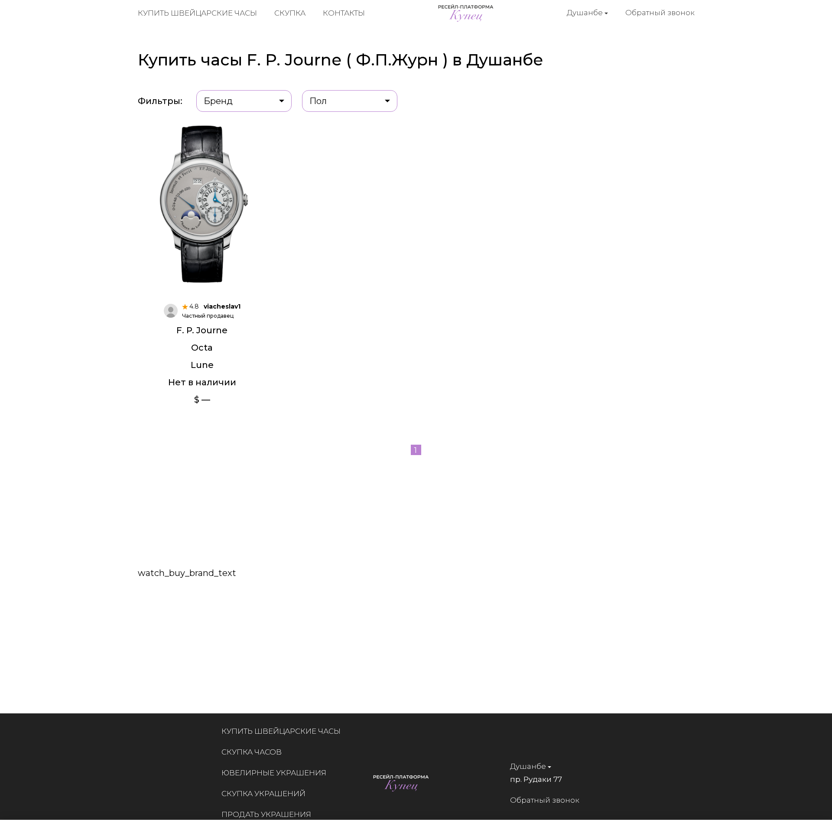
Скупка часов (251, 752)
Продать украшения (266, 814)
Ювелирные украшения (273, 772)
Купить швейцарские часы (197, 13)
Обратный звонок (660, 12)
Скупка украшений (263, 793)
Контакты (344, 13)
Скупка (290, 13)
